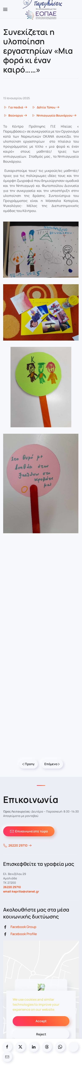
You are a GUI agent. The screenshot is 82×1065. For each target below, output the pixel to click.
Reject (41, 1034)
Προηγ (29, 764)
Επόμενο (50, 764)
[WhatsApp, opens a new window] (60, 1047)
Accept (41, 1021)
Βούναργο (15, 115)
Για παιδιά (15, 107)
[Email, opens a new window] (7, 1057)
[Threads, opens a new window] (47, 1047)
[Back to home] (41, 9)
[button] (5, 9)
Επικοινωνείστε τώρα (31, 831)
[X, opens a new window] (20, 1047)
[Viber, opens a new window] (73, 1047)
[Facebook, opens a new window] (7, 1047)
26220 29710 (18, 845)
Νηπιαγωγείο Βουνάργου (54, 115)
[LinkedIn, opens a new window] (34, 1047)
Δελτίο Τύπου (46, 107)
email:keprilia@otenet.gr (21, 891)
